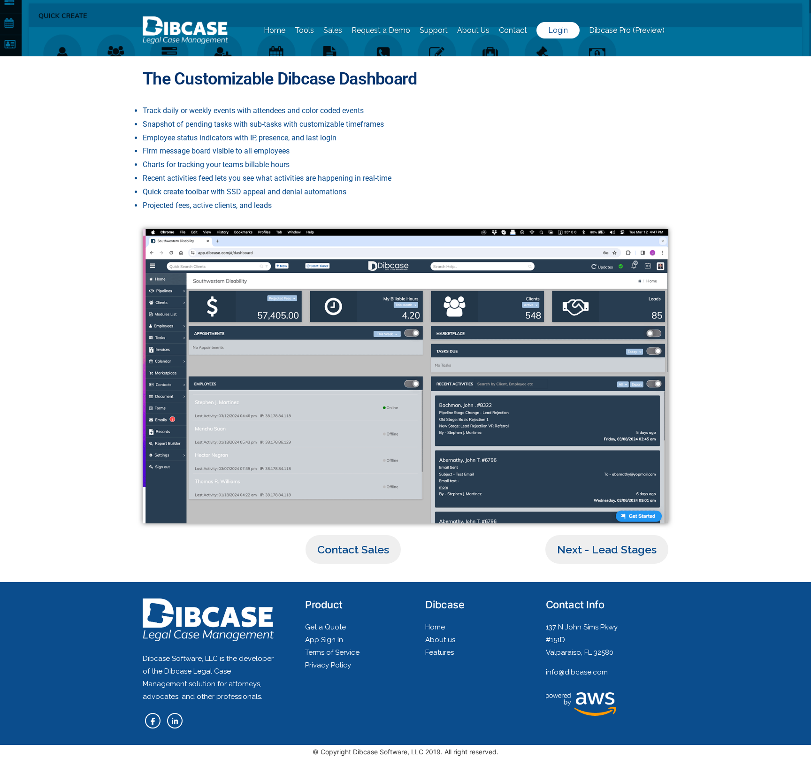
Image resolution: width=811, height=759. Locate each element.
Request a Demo (381, 30)
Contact (513, 30)
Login (558, 30)
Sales (332, 30)
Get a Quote (325, 627)
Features (439, 652)
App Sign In (324, 640)
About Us (473, 30)
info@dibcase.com (577, 672)
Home (274, 30)
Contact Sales (353, 549)
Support (434, 30)
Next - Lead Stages (607, 549)
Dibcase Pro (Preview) (627, 30)
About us (440, 640)
